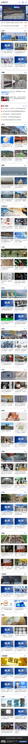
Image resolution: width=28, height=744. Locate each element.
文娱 (3, 247)
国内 (3, 124)
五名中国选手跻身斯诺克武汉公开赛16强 (12, 119)
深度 (3, 451)
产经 (3, 492)
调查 (3, 533)
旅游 (3, 329)
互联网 (4, 574)
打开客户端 (23, 741)
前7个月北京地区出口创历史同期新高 (10, 25)
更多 (25, 30)
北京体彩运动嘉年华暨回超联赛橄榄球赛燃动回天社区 (15, 111)
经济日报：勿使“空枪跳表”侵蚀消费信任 (12, 117)
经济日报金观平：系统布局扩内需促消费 (12, 114)
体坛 (3, 288)
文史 (3, 369)
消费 (3, 696)
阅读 (3, 410)
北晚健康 (4, 656)
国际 (3, 165)
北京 (3, 30)
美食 (3, 615)
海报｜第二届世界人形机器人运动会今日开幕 (12, 22)
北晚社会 (4, 206)
